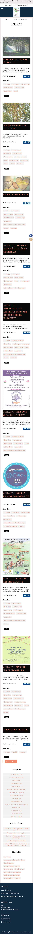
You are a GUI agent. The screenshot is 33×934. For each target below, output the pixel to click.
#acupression (16, 150)
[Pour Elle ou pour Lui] (16, 183)
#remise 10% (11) (16, 774)
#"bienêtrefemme (18, 340)
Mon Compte (15, 932)
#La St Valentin (8, 218)
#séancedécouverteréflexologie (14, 225)
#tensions (19, 164)
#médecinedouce (20, 157)
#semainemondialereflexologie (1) (16, 805)
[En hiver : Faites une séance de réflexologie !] (16, 46)
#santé (15, 91)
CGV (2, 905)
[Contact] (31, 239)
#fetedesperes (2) (16, 786)
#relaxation (7, 91)
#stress (12, 164)
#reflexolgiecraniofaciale (12, 872)
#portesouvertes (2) (16, 777)
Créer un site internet (25, 932)
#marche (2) (16, 798)
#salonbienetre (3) (16, 795)
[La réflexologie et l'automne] (16, 112)
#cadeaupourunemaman (21, 344)
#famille (15, 752)
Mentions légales (5, 907)
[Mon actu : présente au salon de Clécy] (16, 389)
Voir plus (27, 76)
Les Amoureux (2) (16, 814)
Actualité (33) (16, 808)
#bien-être (15, 84)
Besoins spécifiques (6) (16, 792)
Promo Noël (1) (16, 817)
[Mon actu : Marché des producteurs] (16, 649)
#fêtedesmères (19, 869)
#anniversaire (8, 869)
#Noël (5, 160)
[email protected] (5, 922)
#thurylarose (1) (16, 811)
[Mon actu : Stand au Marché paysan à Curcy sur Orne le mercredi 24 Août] (16, 556)
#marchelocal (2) (16, 801)
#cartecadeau (17, 153)
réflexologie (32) (16, 783)
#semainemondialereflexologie (14, 526)
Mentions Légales (6, 932)
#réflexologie (19, 87)
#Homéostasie (8, 87)
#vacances (22, 752)
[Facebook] (31, 235)
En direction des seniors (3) (16, 789)
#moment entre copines (11, 866)
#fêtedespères (8, 878)
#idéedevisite (7, 281)
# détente (6, 84)
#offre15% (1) (16, 780)
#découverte (25, 84)
